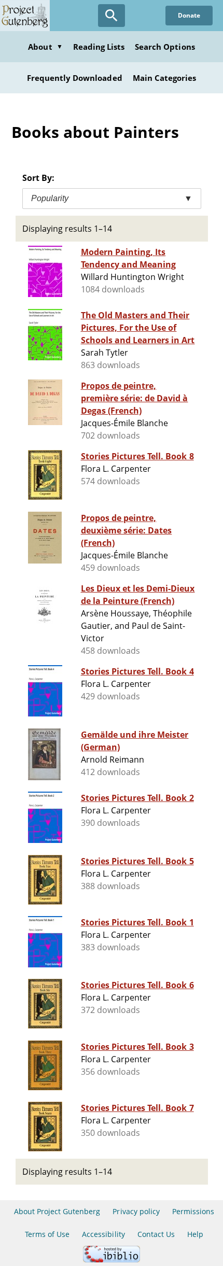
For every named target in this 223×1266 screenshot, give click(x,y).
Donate (189, 15)
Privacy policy (136, 1211)
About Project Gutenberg (57, 1211)
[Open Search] (111, 15)
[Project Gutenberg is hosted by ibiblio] (111, 1259)
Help (195, 1234)
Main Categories (165, 78)
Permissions (193, 1211)
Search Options (165, 46)
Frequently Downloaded (74, 78)
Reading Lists (99, 46)
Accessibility (103, 1234)
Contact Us (156, 1234)
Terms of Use (47, 1234)
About (45, 46)
